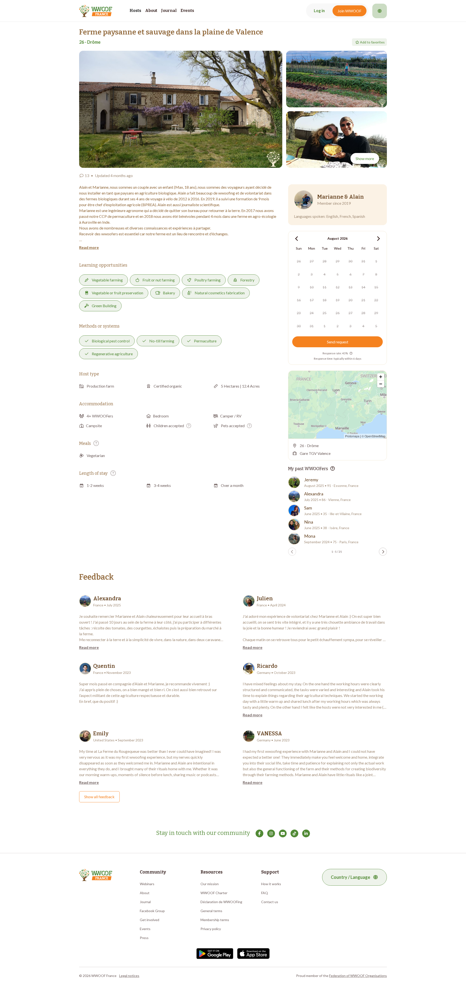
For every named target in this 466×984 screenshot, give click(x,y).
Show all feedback (99, 796)
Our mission (209, 884)
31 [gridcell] (363, 261)
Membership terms (214, 920)
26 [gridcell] (299, 261)
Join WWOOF (349, 10)
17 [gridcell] (312, 300)
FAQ (264, 893)
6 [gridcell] (350, 274)
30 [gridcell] (350, 261)
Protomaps (352, 436)
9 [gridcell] (299, 287)
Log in (319, 10)
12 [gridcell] (338, 287)
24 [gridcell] (312, 313)
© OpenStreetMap (373, 436)
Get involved (149, 920)
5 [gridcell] (338, 274)
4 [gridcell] (324, 274)
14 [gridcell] (363, 287)
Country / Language (350, 877)
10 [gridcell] (312, 287)
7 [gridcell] (363, 274)
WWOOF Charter (213, 893)
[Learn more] (189, 425)
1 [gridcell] (376, 261)
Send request (337, 341)
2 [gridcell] (299, 274)
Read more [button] (89, 247)
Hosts (135, 10)
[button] (180, 109)
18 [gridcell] (324, 300)
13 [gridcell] (350, 287)
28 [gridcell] (324, 261)
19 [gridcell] (338, 300)
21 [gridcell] (363, 300)
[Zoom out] (380, 383)
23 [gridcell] (299, 313)
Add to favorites (372, 42)
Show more (365, 158)
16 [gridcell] (299, 300)
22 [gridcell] (376, 300)
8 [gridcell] (376, 274)
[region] (337, 405)
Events (187, 10)
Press (144, 938)
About (151, 10)
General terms (211, 911)
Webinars (147, 884)
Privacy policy (210, 929)
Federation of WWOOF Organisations (358, 976)
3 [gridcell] (312, 274)
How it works (271, 884)
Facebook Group (152, 911)
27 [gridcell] (312, 261)
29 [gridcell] (338, 261)
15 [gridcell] (376, 287)
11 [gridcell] (324, 287)
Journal (169, 10)
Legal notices (129, 976)
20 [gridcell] (350, 300)
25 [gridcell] (324, 313)
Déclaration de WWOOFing (221, 902)
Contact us (269, 902)
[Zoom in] (380, 376)
